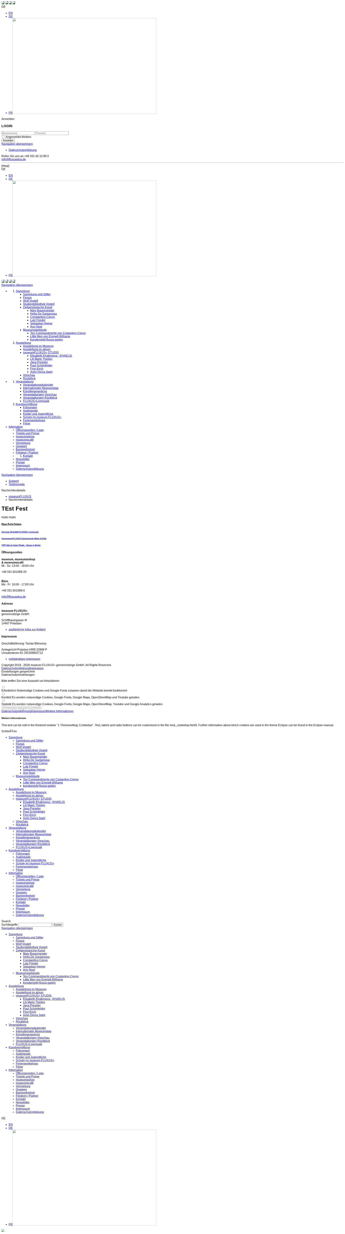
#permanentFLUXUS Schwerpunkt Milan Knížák (23, 538)
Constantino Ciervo (35, 763)
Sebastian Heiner (34, 769)
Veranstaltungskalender (31, 831)
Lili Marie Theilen (34, 805)
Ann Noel (29, 772)
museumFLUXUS (20, 496)
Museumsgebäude (28, 776)
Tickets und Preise (27, 879)
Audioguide (23, 856)
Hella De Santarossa (36, 760)
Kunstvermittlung (19, 850)
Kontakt (21, 902)
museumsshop (25, 882)
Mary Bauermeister (35, 756)
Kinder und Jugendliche (31, 860)
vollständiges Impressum (24, 658)
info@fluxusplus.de (13, 159)
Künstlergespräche (28, 837)
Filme (19, 869)
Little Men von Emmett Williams (43, 782)
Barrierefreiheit (25, 895)
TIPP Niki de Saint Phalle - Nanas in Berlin (21, 545)
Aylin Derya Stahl (34, 818)
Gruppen (21, 892)
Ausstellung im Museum (31, 792)
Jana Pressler (32, 808)
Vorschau (22, 821)
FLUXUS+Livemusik (29, 847)
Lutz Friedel (30, 766)
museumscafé (25, 886)
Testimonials (17, 484)
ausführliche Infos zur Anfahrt (27, 629)
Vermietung (23, 889)
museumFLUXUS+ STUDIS (34, 798)
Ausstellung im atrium (29, 795)
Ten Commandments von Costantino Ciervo (51, 779)
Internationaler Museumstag (33, 834)
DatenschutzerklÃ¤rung (16, 711)
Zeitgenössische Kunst (30, 753)
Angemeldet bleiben (18, 136)
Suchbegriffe (9, 924)
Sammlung (15, 737)
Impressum (36, 668)
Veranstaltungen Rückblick (33, 844)
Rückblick (22, 824)
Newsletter (22, 905)
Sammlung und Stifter (29, 740)
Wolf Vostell (23, 747)
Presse (20, 908)
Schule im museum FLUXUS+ (35, 863)
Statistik (82, 704)
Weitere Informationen (59, 711)
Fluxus (20, 743)
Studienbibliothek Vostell (31, 750)
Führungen (23, 853)
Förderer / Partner (27, 898)
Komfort (70, 697)
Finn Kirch (29, 814)
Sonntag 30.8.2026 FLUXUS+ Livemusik (19, 532)
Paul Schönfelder (34, 811)
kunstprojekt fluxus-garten (39, 785)
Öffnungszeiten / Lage (30, 876)
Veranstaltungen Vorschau (32, 840)
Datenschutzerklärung (23, 150)
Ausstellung (16, 789)
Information (16, 873)
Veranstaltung (17, 827)
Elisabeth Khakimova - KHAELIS (44, 802)
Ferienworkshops (27, 866)
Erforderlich (64, 690)
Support (14, 481)
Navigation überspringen (17, 143)
